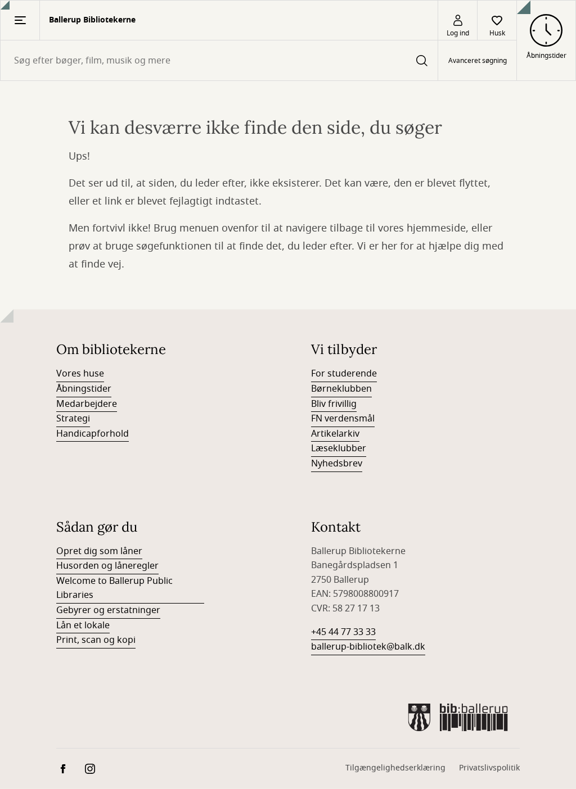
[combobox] (219, 60)
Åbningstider (83, 389)
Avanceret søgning (477, 61)
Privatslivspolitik (489, 768)
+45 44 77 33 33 (343, 632)
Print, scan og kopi (96, 640)
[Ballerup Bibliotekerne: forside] (458, 717)
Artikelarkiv (335, 434)
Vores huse (80, 373)
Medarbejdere (86, 404)
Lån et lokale (83, 625)
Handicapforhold (92, 434)
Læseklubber (338, 448)
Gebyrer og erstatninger (108, 610)
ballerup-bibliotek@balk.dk (368, 647)
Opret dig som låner (99, 551)
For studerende (344, 373)
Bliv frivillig (334, 404)
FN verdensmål (343, 418)
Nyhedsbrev (336, 463)
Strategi (73, 418)
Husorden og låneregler (107, 566)
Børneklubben (341, 389)
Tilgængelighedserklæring (395, 768)
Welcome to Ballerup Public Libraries (114, 588)
